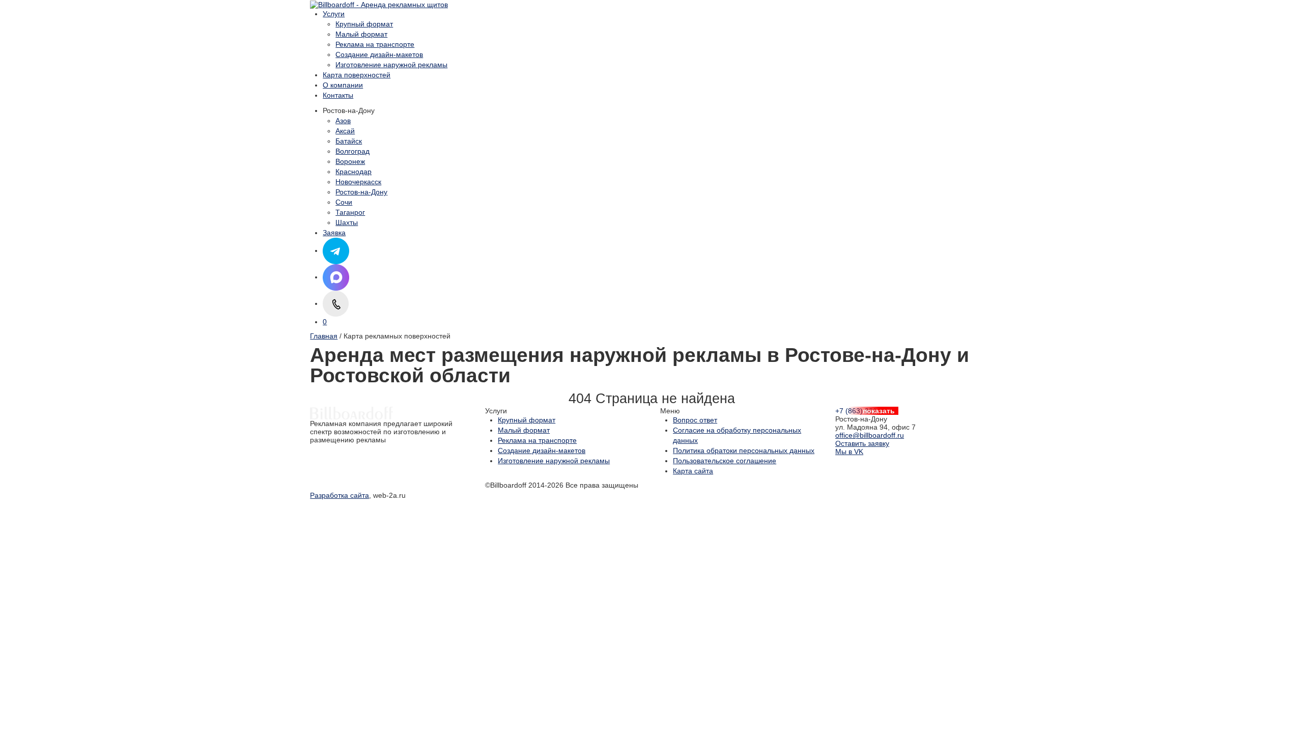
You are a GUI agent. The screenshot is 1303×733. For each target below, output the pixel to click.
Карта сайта (693, 471)
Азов (343, 121)
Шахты (346, 222)
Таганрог (350, 212)
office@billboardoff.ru (869, 435)
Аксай (345, 131)
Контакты (338, 95)
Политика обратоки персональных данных (743, 450)
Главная (323, 336)
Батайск (348, 141)
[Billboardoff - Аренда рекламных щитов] (379, 4)
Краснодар (353, 171)
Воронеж (350, 161)
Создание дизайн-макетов (379, 54)
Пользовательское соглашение (724, 461)
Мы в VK (849, 451)
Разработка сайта (339, 495)
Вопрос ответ (695, 420)
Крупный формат (364, 24)
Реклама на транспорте (374, 44)
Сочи (343, 202)
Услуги (334, 14)
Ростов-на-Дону (361, 192)
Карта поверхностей (356, 75)
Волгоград (352, 151)
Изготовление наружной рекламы (391, 65)
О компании (343, 85)
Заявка (334, 233)
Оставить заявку (862, 443)
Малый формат (361, 34)
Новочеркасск (358, 182)
